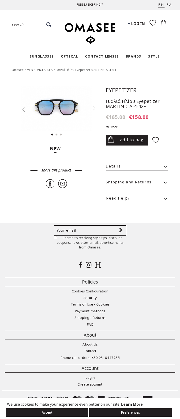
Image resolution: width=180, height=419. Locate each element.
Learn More (132, 404)
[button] (21, 108)
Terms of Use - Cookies (90, 304)
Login (90, 377)
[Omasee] (90, 31)
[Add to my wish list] (156, 140)
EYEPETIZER (121, 90)
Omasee (18, 70)
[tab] (137, 164)
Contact (90, 350)
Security (90, 297)
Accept (47, 412)
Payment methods (90, 311)
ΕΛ (169, 4)
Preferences (130, 412)
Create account (90, 384)
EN (161, 4)
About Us (90, 344)
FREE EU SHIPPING (89, 5)
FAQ (90, 324)
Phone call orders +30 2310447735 (90, 357)
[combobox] (32, 24)
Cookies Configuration (90, 291)
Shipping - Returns (90, 317)
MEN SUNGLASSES (40, 70)
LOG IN (137, 23)
